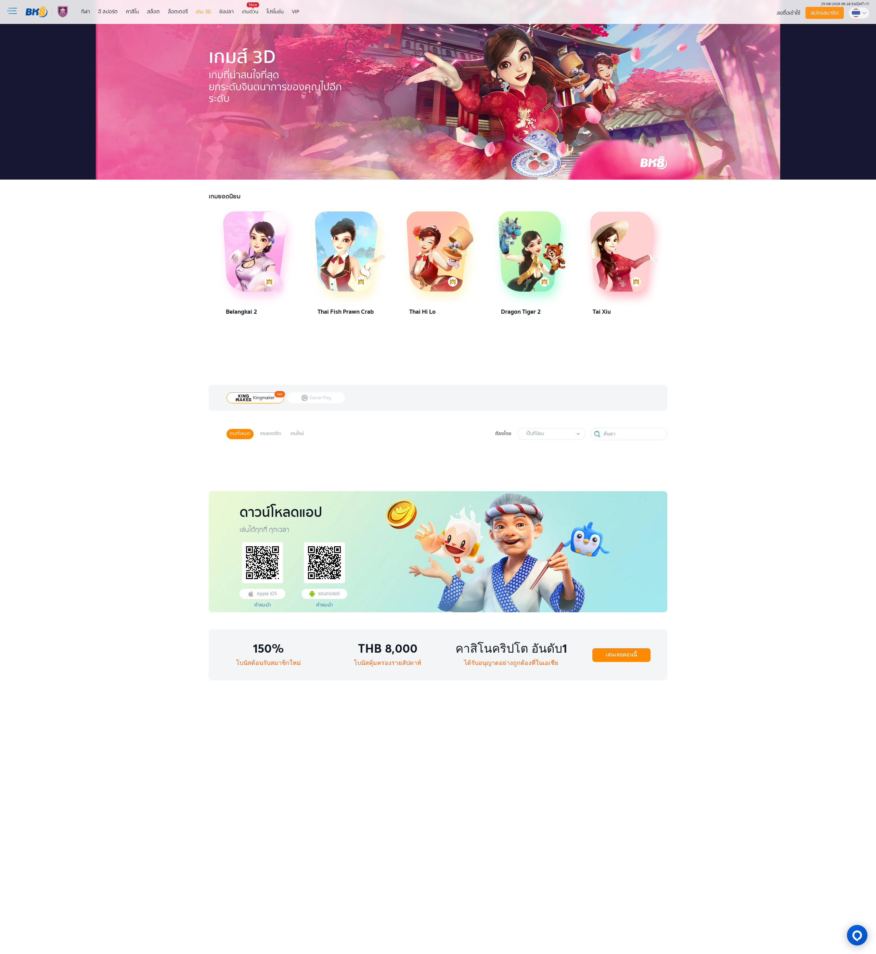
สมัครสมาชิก (824, 13)
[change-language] (859, 13)
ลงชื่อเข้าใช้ (788, 13)
